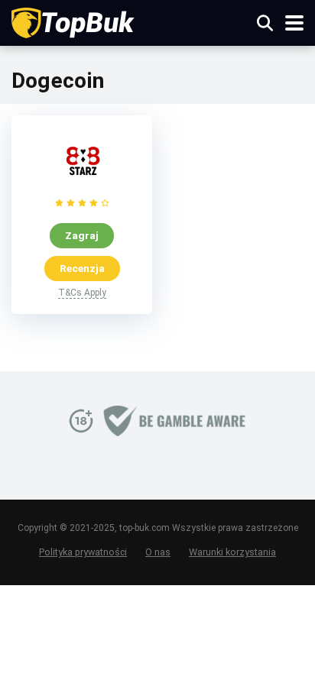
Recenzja (82, 268)
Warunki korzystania (232, 552)
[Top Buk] (73, 21)
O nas (157, 552)
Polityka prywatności (83, 552)
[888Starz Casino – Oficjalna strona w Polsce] (81, 187)
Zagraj (82, 235)
